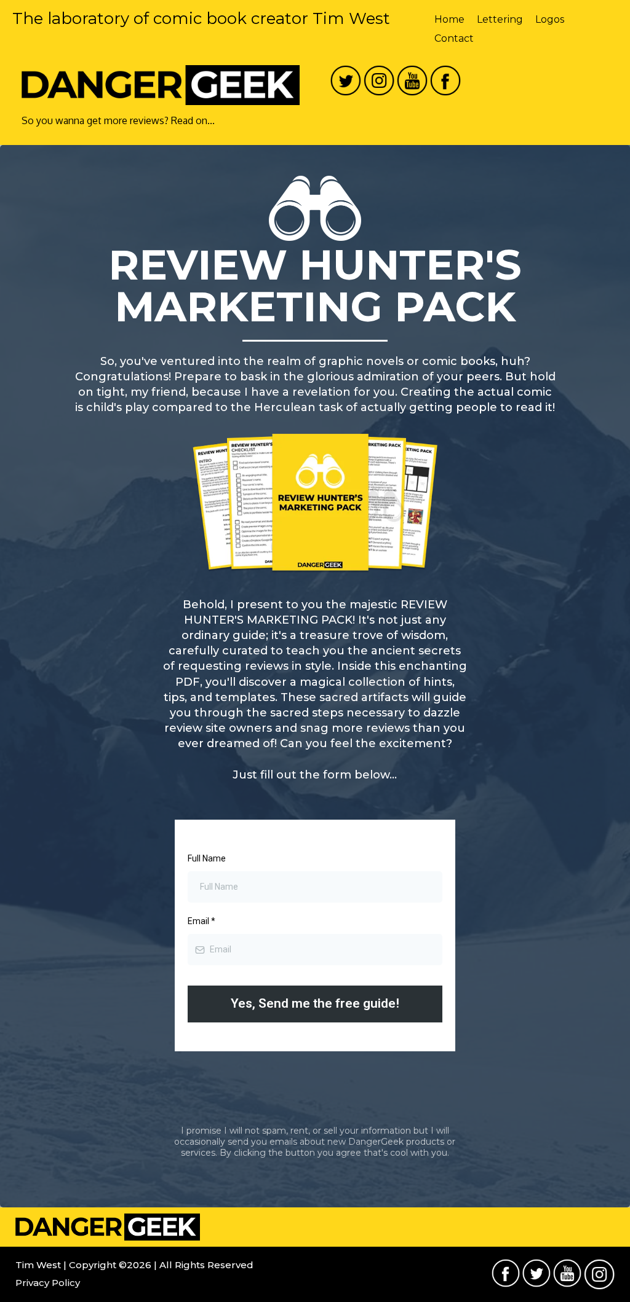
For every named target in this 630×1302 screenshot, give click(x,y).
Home (449, 19)
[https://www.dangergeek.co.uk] (161, 85)
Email (201, 921)
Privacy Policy (47, 1282)
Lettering (500, 19)
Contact (454, 38)
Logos (549, 19)
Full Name (207, 858)
